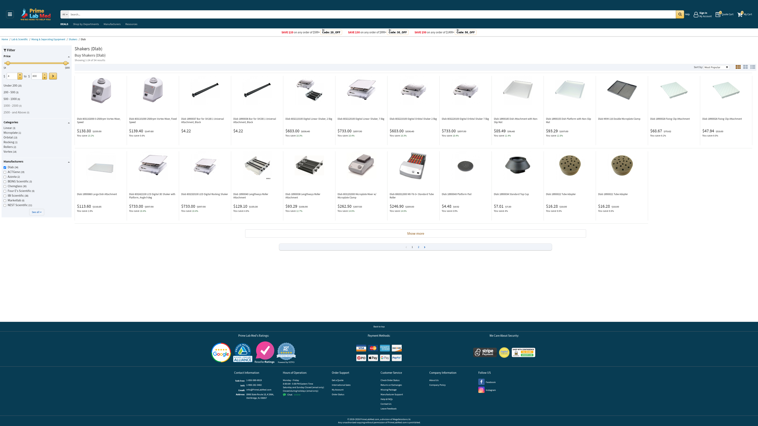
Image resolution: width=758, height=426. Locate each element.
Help (687, 14)
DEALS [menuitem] (64, 24)
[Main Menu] (10, 14)
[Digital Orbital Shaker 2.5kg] (413, 90)
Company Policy (437, 384)
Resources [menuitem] (131, 24)
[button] (20, 74)
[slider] (8, 63)
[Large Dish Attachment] (101, 165)
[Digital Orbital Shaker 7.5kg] (465, 90)
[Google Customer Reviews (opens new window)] (221, 353)
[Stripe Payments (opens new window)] (485, 353)
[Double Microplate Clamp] (622, 90)
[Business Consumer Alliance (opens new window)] (243, 353)
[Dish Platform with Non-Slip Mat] (570, 90)
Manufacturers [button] (13, 161)
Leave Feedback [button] (389, 408)
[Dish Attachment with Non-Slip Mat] (518, 90)
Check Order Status (390, 380)
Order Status (338, 394)
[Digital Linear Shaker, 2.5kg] (309, 90)
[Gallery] (745, 67)
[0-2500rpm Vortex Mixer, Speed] (101, 90)
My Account (337, 389)
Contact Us (386, 403)
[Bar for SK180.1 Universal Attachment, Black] (205, 90)
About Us (434, 380)
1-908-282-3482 (254, 384)
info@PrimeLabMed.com (258, 389)
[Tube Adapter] (570, 165)
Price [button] (7, 56)
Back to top (379, 326)
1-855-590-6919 (254, 380)
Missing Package (389, 389)
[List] (752, 67)
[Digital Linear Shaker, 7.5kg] (361, 90)
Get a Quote (337, 380)
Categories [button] (11, 122)
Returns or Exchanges (391, 384)
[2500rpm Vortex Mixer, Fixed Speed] (153, 90)
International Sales (341, 384)
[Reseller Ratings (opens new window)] (264, 352)
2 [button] (418, 247)
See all (35, 212)
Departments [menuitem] (86, 24)
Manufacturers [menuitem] (112, 24)
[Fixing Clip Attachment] (674, 90)
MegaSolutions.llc (402, 419)
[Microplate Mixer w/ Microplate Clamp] (361, 165)
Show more (415, 233)
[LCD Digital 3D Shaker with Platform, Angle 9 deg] (153, 165)
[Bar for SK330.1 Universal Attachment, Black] (257, 90)
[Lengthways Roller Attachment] (257, 165)
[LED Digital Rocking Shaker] (205, 165)
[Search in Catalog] (680, 14)
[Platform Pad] (465, 165)
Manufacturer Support (392, 394)
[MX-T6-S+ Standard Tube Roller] (413, 165)
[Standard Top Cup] (518, 165)
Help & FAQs (387, 399)
